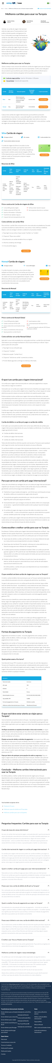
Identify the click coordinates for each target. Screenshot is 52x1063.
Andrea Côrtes (10, 21)
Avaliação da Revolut (23, 1015)
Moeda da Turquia (9, 806)
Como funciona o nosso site (8, 1042)
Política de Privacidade (7, 1048)
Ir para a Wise (43, 99)
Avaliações (21, 1009)
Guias (6, 8)
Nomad (4, 106)
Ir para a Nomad (43, 106)
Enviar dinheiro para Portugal (9, 1027)
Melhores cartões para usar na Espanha (15, 812)
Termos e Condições (6, 1045)
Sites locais (4, 1039)
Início (2, 8)
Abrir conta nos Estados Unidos (42, 1027)
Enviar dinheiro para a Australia (9, 1017)
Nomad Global (10, 81)
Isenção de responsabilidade (45, 8)
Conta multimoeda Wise (24, 1018)
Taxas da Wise (38, 1021)
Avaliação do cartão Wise (24, 1012)
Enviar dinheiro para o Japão (8, 1019)
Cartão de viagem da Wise (13, 78)
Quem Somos (4, 1036)
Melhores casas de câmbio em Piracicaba (15, 809)
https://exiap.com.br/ (14, 984)
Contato (3, 1054)
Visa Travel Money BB (23, 1023)
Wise (4, 99)
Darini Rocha (30, 21)
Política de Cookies (6, 1051)
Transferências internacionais (9, 1009)
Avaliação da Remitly (23, 1021)
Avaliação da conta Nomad (25, 1026)
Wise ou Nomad (38, 1024)
